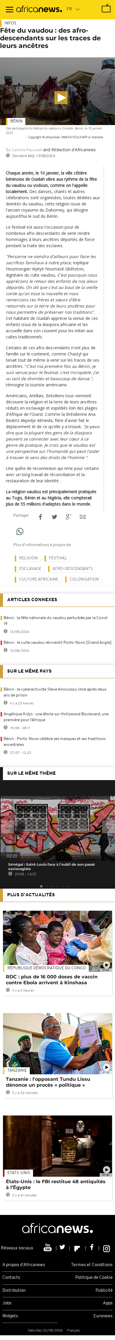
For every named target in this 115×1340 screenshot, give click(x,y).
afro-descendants (72, 569)
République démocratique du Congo (46, 968)
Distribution (14, 1291)
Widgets (10, 1316)
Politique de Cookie (94, 1278)
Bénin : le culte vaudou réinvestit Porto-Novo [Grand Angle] (57, 643)
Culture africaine (38, 579)
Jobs (7, 1303)
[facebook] (92, 1248)
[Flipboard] (78, 1248)
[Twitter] (63, 1248)
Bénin (16, 121)
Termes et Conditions (92, 1265)
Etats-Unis (18, 1173)
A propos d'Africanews (23, 1265)
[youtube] (48, 1248)
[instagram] (106, 1248)
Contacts (11, 1278)
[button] (61, 97)
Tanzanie (17, 1070)
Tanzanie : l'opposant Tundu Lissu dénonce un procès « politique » (48, 1082)
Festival (58, 558)
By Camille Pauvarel (24, 150)
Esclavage (30, 569)
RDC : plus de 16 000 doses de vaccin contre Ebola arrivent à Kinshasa (52, 979)
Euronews (103, 1316)
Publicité (104, 1291)
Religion (28, 558)
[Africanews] (39, 10)
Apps (108, 1303)
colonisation (84, 579)
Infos (10, 23)
